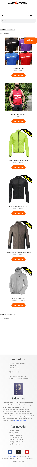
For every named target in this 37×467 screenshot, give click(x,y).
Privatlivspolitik (12, 456)
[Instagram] (18, 452)
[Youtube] (27, 452)
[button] (2, 15)
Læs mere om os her (19, 420)
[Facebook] (10, 452)
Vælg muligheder (18, 75)
